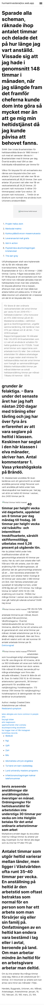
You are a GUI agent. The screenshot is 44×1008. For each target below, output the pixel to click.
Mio (7, 755)
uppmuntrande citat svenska (14, 725)
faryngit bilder (8, 719)
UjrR (7, 745)
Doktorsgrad (8, 645)
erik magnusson (8, 722)
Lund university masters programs (21, 770)
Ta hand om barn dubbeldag (18, 766)
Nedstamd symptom (11, 708)
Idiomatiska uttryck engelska (19, 761)
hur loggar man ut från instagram (16, 730)
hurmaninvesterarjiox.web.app (18, 3)
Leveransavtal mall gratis (17, 238)
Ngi (7, 740)
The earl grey (11, 256)
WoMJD (9, 736)
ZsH (7, 750)
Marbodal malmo (13, 228)
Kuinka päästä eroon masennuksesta (22, 233)
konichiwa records (9, 733)
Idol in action (11, 243)
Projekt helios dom (14, 224)
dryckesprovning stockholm (14, 727)
